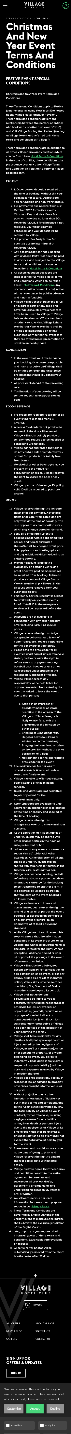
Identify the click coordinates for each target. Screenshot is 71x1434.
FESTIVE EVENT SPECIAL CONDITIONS (28, 81)
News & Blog (14, 1331)
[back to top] (35, 1275)
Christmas (43, 18)
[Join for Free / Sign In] (66, 5)
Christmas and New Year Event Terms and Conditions (31, 46)
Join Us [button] (16, 1373)
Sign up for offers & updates (24, 1361)
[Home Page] (34, 5)
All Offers (13, 1323)
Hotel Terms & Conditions (37, 285)
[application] (35, 1408)
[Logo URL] (35, 1289)
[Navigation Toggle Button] (6, 5)
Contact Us (43, 1339)
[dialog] (35, 675)
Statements (43, 1331)
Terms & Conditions (19, 18)
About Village (45, 1323)
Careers (11, 1339)
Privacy (37, 1305)
